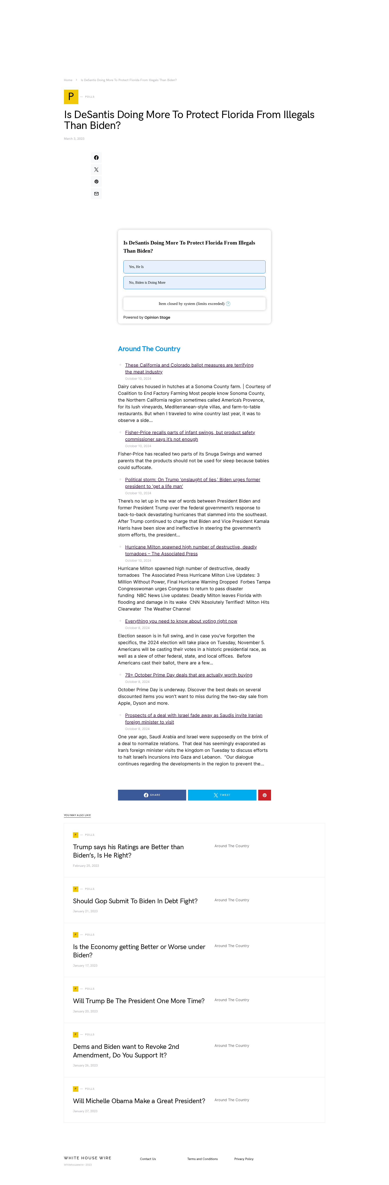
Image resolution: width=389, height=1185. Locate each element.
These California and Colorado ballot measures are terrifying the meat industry (189, 368)
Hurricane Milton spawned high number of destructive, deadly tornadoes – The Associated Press (191, 550)
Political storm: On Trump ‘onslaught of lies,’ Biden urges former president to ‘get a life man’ (192, 483)
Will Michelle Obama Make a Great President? (139, 1101)
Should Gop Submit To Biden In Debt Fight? (135, 901)
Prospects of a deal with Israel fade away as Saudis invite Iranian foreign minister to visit (193, 719)
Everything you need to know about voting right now (181, 621)
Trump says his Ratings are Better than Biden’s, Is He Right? (128, 851)
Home (68, 80)
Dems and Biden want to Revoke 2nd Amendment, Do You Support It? (126, 1051)
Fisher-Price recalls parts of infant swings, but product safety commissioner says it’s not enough (190, 436)
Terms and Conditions (202, 1159)
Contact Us (148, 1159)
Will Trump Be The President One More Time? (139, 1001)
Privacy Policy (243, 1159)
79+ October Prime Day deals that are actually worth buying (188, 675)
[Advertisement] (194, 31)
